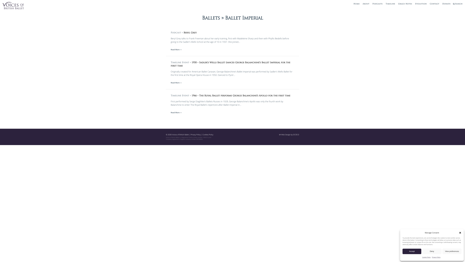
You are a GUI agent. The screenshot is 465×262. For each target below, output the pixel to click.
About (366, 4)
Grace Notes (405, 4)
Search (459, 4)
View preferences (452, 251)
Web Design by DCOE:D (290, 135)
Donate (446, 4)
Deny (432, 251)
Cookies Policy (207, 135)
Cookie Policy (426, 257)
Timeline (390, 4)
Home (357, 4)
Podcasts (377, 4)
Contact (434, 4)
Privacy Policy (436, 257)
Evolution (421, 4)
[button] (460, 233)
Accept (412, 251)
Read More (175, 50)
